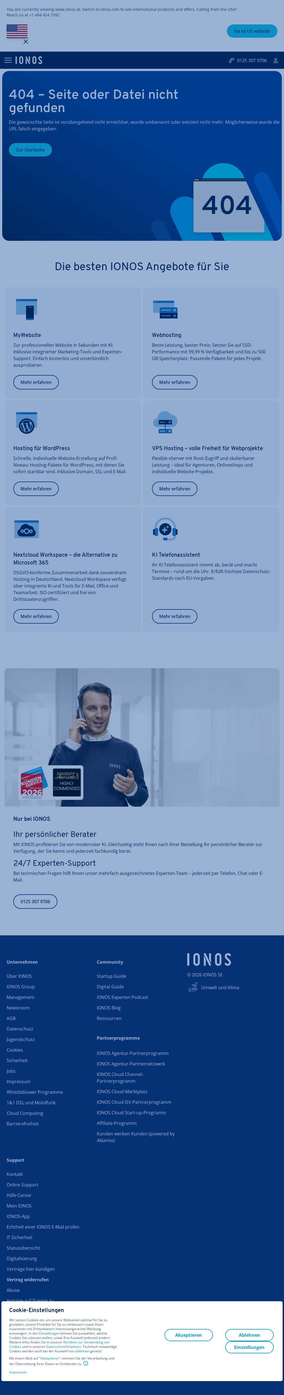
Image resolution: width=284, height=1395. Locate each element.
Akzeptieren (49, 1358)
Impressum (18, 1372)
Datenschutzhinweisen (63, 1346)
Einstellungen (49, 1333)
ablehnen (82, 1351)
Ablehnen (249, 1335)
